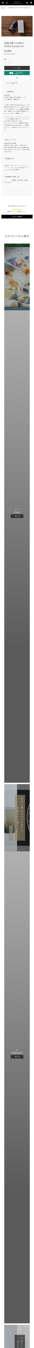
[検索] (27, 2)
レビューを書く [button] (17, 216)
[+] (11, 62)
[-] (5, 62)
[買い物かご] (31, 2)
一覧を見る (17, 516)
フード (17, 509)
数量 (5, 59)
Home (3, 7)
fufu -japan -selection (9, 54)
